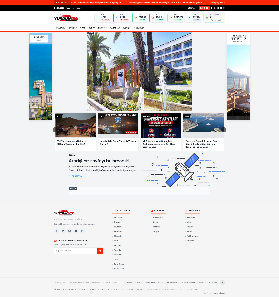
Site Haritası (212, 282)
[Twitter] (214, 8)
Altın (189, 222)
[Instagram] (224, 8)
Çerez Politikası (172, 282)
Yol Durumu (192, 236)
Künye (155, 222)
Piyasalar (191, 217)
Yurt (82, 28)
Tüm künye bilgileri (191, 289)
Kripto (190, 227)
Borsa (189, 231)
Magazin (118, 236)
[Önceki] (55, 129)
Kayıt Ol (204, 8)
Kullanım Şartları (188, 282)
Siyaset (117, 227)
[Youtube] (221, 8)
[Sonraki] (223, 129)
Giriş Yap (191, 8)
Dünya (92, 28)
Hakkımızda (158, 217)
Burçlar (190, 241)
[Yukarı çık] (222, 282)
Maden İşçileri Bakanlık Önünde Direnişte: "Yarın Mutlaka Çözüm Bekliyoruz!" (138, 2)
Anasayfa (61, 28)
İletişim (79, 8)
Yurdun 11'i (118, 254)
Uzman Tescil (219, 293)
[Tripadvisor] (218, 8)
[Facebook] (211, 8)
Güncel (117, 245)
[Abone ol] (100, 251)
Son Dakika (119, 268)
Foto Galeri (119, 264)
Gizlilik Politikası (133, 282)
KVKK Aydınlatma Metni (153, 282)
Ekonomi (102, 28)
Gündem (73, 28)
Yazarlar (115, 28)
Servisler (139, 28)
